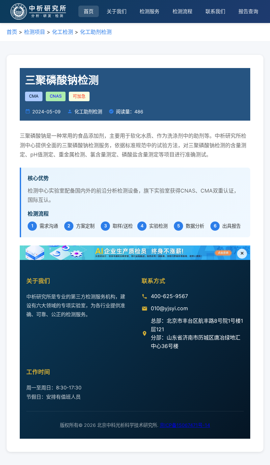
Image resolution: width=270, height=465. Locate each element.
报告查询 (248, 11)
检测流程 (182, 11)
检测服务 (149, 11)
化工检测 (62, 32)
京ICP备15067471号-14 (185, 425)
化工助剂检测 (96, 32)
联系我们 (215, 11)
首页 (89, 11)
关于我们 (116, 11)
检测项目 (34, 32)
